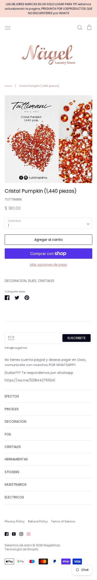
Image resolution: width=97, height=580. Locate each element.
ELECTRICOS (14, 497)
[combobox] (48, 223)
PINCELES (12, 409)
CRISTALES (13, 446)
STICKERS (12, 472)
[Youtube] (12, 533)
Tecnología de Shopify (21, 549)
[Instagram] (19, 533)
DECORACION (15, 421)
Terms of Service (63, 521)
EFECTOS (12, 396)
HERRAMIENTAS (16, 459)
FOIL (8, 434)
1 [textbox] (8, 225)
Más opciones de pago (48, 264)
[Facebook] (4, 533)
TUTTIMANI (13, 199)
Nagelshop (52, 545)
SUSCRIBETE (76, 337)
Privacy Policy (15, 521)
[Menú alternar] (8, 27)
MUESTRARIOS (16, 484)
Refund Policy (38, 521)
